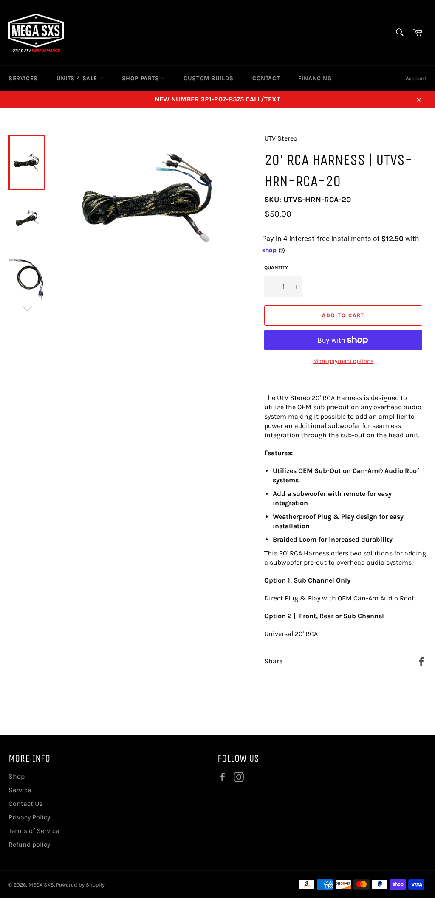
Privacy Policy (29, 817)
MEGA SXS (41, 884)
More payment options (343, 361)
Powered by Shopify (80, 884)
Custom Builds (209, 78)
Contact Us (25, 803)
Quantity (276, 267)
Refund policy (29, 844)
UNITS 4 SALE (77, 78)
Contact (266, 78)
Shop (16, 776)
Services (23, 78)
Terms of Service (33, 831)
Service (19, 790)
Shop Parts (141, 78)
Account (416, 78)
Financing (314, 78)
